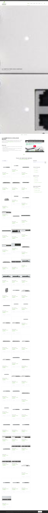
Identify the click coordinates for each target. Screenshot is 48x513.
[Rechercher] (41, 3)
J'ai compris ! (39, 511)
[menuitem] (41, 0)
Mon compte (42, 0)
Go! (45, 162)
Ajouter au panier (5, 176)
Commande (45, 0)
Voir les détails (8, 191)
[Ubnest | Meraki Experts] (4, 3)
